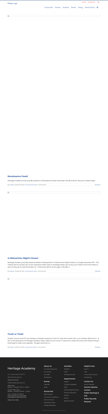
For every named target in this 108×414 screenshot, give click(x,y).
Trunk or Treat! (15, 334)
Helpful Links (89, 366)
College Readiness (50, 405)
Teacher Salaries (90, 387)
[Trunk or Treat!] (54, 304)
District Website (89, 384)
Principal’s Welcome (50, 369)
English (66, 381)
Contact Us (88, 381)
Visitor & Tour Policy (13, 400)
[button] (97, 7)
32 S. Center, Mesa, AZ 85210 (16, 374)
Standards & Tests (49, 402)
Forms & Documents (90, 374)
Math (65, 387)
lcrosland (11, 184)
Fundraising (88, 377)
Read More (97, 184)
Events (47, 381)
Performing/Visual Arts (71, 390)
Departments (69, 379)
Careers (87, 390)
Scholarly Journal (69, 374)
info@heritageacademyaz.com (16, 383)
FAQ (85, 372)
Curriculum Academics (51, 397)
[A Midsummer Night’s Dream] (54, 223)
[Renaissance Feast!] (54, 94)
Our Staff (47, 374)
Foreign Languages (70, 384)
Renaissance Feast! (18, 176)
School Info (48, 391)
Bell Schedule (48, 394)
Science (66, 395)
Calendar (47, 384)
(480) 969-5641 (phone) (14, 377)
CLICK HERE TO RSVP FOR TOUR (17, 397)
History (66, 398)
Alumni (86, 369)
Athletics (67, 369)
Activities (68, 366)
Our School (47, 372)
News (35, 184)
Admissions (47, 377)
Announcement (30, 184)
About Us (48, 366)
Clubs (66, 372)
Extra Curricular (49, 400)
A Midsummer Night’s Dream (23, 258)
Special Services (69, 401)
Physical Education (70, 392)
